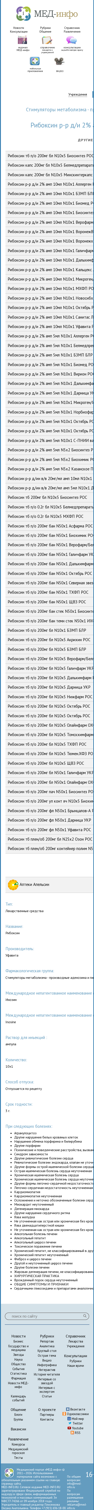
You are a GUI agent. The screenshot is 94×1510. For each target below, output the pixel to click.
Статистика (18, 1373)
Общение (45, 31)
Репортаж (47, 1341)
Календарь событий (18, 1398)
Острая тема (47, 1355)
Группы (18, 1419)
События (18, 1369)
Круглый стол (47, 1351)
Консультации (19, 31)
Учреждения (77, 94)
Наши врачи (75, 1365)
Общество (18, 1364)
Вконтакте (77, 1409)
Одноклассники (77, 1414)
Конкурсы (18, 1444)
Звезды (18, 1355)
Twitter (77, 1423)
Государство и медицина (18, 1348)
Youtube (77, 1428)
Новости (18, 28)
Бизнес (18, 1341)
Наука (18, 1359)
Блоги (18, 1414)
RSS (77, 1433)
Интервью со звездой (47, 1381)
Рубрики (45, 28)
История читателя (47, 1374)
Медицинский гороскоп (18, 1451)
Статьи (47, 1396)
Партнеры (47, 1414)
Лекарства (75, 1341)
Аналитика (47, 1346)
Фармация (18, 1378)
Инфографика (47, 1365)
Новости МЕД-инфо (18, 1385)
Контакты (47, 1419)
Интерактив (46, 1370)
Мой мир (77, 1419)
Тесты (18, 1458)
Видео (47, 1360)
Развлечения (72, 31)
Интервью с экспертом (47, 1390)
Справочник (72, 28)
